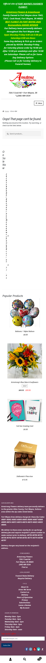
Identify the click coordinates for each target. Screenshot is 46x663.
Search (25, 659)
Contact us (24, 592)
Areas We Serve (25, 589)
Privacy (25, 600)
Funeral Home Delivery (25, 576)
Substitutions (24, 602)
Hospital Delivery (25, 578)
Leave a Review (25, 605)
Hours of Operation (25, 597)
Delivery (24, 595)
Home (7, 111)
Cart (36, 657)
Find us (25, 567)
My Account (24, 608)
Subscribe (6, 645)
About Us (24, 587)
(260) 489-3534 (25, 564)
